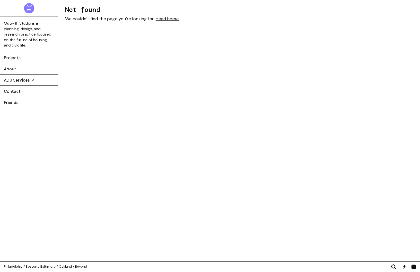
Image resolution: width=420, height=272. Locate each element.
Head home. (167, 19)
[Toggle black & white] (404, 267)
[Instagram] (413, 266)
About (10, 69)
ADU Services (19, 80)
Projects (12, 57)
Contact (12, 91)
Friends (11, 102)
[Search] (394, 267)
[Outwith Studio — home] (29, 8)
